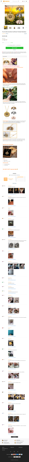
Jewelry (5, 3)
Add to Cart (14, 48)
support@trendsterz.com (5, 448)
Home (2, 3)
